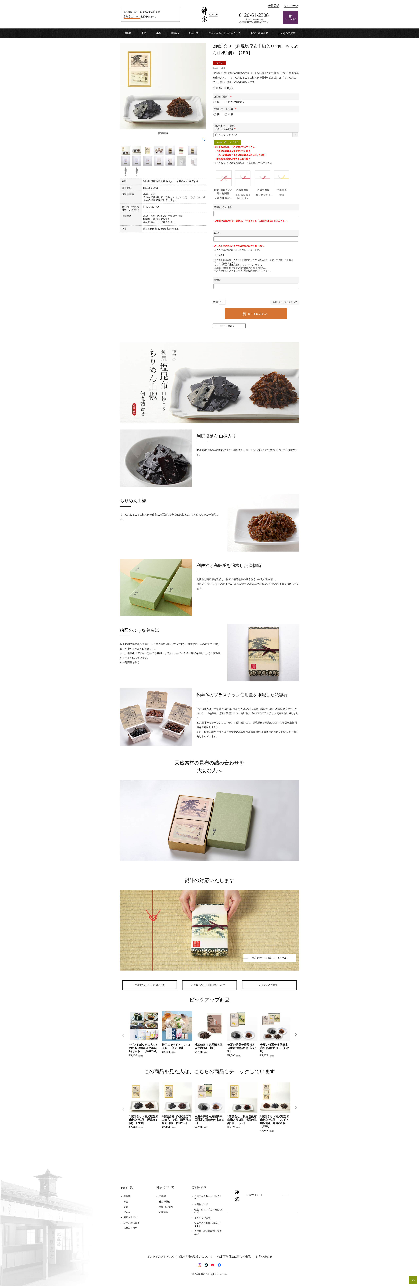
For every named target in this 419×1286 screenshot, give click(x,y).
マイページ (291, 5)
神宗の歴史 (164, 1201)
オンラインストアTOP (160, 1256)
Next (295, 1034)
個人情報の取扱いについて (195, 1256)
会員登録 (273, 5)
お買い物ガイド (259, 33)
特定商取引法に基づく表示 (234, 1256)
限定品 (175, 33)
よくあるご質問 (286, 33)
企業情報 (163, 1212)
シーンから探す (132, 1223)
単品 (143, 33)
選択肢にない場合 (223, 207)
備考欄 (217, 280)
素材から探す (130, 1228)
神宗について (165, 1187)
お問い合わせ (264, 1256)
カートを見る (290, 19)
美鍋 (158, 33)
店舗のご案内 (166, 1207)
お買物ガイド (201, 1204)
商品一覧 (194, 33)
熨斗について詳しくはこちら (270, 958)
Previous (123, 1035)
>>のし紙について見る (228, 142)
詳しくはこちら (151, 206)
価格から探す (130, 1217)
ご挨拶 (162, 1196)
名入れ (217, 233)
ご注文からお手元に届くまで (225, 33)
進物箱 (127, 33)
